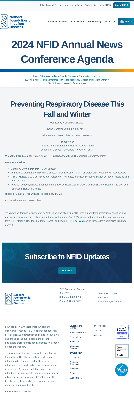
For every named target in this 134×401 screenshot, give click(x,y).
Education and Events (50, 5)
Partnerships (91, 5)
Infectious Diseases (57, 21)
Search (128, 21)
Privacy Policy (99, 326)
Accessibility (99, 330)
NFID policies (76, 221)
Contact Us (75, 373)
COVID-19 (74, 357)
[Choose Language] (128, 9)
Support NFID (121, 5)
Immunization (77, 21)
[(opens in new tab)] (122, 331)
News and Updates (73, 5)
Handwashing (94, 21)
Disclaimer (98, 335)
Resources (110, 21)
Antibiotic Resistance (75, 363)
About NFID (105, 5)
